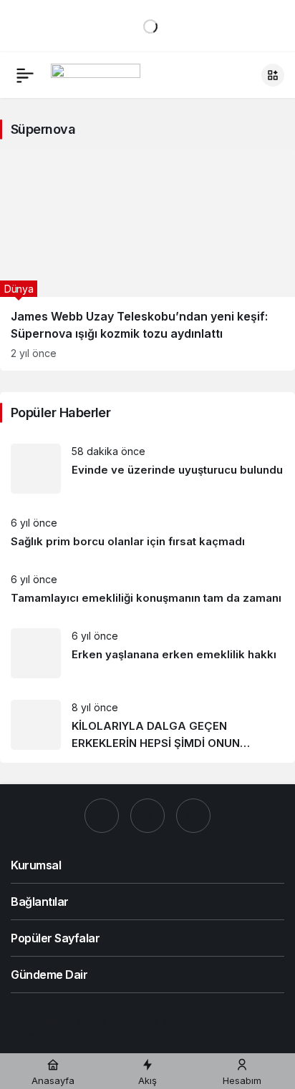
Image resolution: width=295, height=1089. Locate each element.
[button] (272, 75)
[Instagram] (193, 816)
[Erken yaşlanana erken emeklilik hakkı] (147, 653)
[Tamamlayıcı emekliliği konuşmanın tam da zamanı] (147, 589)
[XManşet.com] (95, 74)
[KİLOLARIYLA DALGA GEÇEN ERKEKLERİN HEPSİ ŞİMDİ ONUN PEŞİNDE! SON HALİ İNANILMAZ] (147, 726)
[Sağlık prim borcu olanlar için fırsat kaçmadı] (147, 532)
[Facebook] (101, 816)
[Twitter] (147, 816)
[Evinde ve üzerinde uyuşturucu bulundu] (147, 468)
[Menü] (25, 75)
